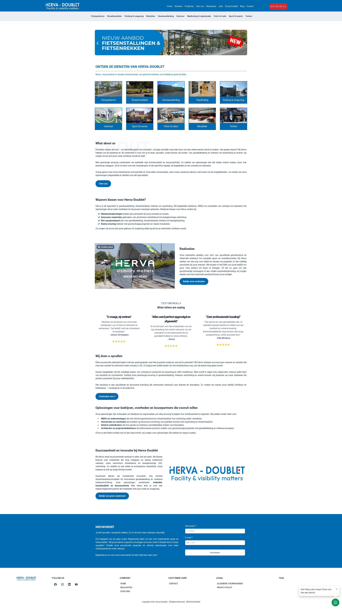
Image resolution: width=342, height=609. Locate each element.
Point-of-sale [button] (220, 16)
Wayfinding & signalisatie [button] (199, 16)
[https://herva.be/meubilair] (202, 115)
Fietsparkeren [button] (97, 16)
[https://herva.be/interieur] (108, 115)
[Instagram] (62, 584)
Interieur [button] (180, 16)
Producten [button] (189, 6)
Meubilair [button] (150, 16)
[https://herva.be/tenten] (233, 115)
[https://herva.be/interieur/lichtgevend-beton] (171, 43)
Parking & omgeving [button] (134, 16)
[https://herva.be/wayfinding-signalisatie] (202, 89)
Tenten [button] (248, 16)
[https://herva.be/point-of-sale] (171, 115)
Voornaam (190, 526)
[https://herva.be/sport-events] (139, 115)
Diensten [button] (178, 6)
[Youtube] (76, 584)
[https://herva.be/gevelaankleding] (171, 89)
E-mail (189, 537)
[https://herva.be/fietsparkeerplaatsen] (108, 89)
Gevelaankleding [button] (166, 16)
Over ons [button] (200, 6)
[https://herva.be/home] (62, 6)
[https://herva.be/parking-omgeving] (233, 89)
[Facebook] (55, 584)
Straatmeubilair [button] (114, 16)
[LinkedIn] (69, 584)
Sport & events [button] (236, 16)
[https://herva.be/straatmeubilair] (139, 89)
